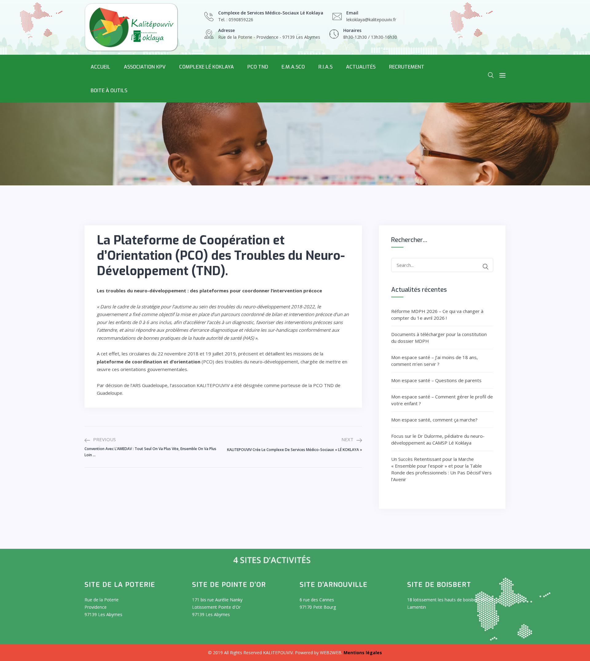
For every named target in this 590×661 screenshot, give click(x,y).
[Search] (485, 266)
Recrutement (406, 67)
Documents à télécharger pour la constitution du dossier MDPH (439, 337)
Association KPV (145, 67)
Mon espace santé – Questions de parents (436, 380)
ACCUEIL (100, 67)
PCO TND (257, 67)
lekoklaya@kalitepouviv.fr (371, 19)
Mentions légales (363, 652)
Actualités (361, 67)
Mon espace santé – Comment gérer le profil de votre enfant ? (442, 400)
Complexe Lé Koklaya (206, 67)
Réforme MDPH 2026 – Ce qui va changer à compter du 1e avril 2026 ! (437, 314)
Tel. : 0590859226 (235, 19)
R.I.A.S (325, 67)
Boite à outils (109, 90)
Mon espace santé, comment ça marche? (434, 420)
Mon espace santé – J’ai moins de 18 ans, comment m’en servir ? (434, 360)
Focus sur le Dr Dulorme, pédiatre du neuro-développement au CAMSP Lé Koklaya (438, 439)
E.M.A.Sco (293, 67)
